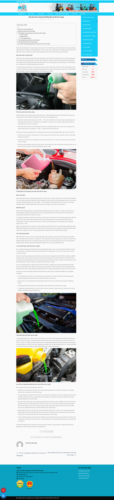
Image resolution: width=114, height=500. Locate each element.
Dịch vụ (49, 14)
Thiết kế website (48, 498)
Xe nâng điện (87, 25)
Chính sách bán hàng (83, 473)
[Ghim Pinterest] (49, 431)
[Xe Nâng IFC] (24, 7)
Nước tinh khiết (24, 34)
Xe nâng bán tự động (89, 36)
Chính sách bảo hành (83, 478)
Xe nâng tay (86, 21)
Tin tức (74, 14)
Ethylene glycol (24, 36)
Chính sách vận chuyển (83, 475)
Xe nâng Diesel (87, 28)
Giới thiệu (31, 14)
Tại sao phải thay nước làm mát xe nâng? (29, 40)
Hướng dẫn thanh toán (83, 471)
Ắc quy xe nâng (87, 51)
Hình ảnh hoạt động (62, 14)
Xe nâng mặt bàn (88, 39)
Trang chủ (21, 14)
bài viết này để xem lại (57, 437)
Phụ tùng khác (87, 54)
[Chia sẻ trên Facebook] (40, 431)
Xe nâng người (87, 43)
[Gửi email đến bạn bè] (46, 431)
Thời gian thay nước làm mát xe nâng (27, 42)
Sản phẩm (41, 14)
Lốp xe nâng (86, 47)
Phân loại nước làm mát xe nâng (26, 31)
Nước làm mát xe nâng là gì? (25, 29)
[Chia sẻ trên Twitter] (43, 431)
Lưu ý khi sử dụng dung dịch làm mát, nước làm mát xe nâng (34, 44)
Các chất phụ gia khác (26, 38)
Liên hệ (82, 14)
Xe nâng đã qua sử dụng (90, 32)
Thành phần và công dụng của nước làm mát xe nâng (32, 33)
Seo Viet (57, 498)
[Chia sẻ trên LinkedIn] (52, 431)
